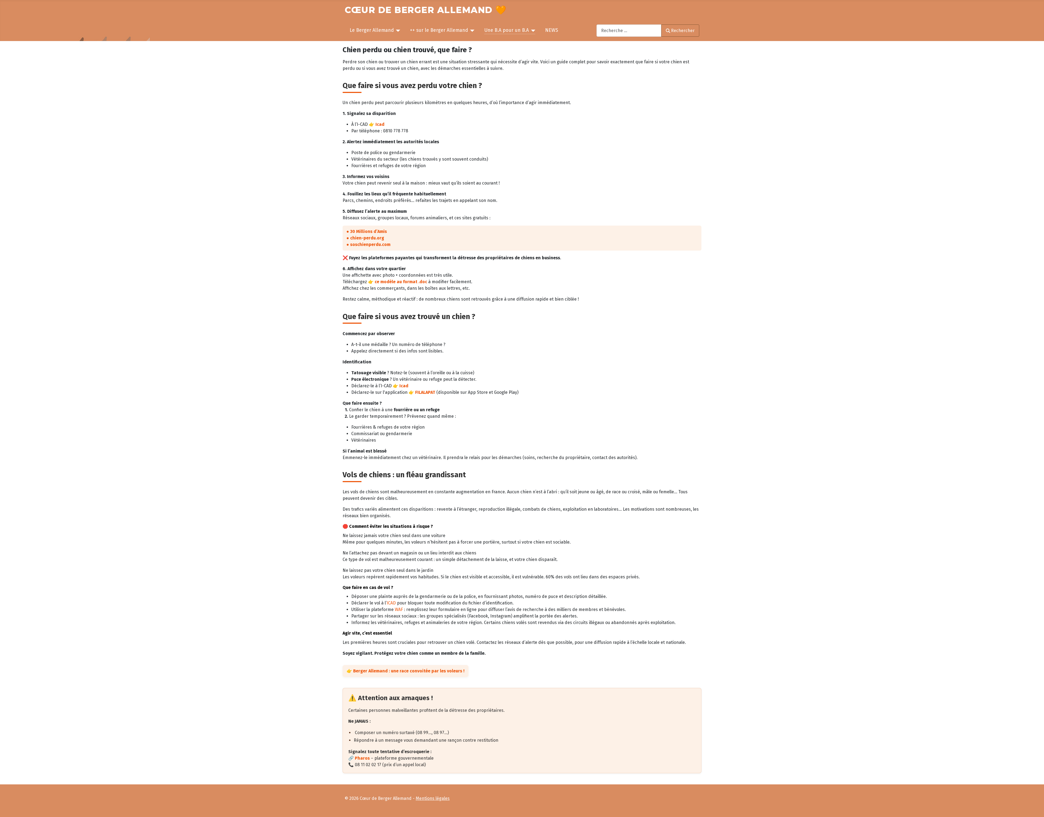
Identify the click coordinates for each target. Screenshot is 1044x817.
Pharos (363, 758)
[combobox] (628, 30)
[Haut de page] (1035, 807)
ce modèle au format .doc (401, 281)
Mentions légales (433, 798)
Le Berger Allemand (372, 30)
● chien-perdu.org (365, 238)
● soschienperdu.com (368, 244)
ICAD (391, 603)
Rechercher (683, 30)
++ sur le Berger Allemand (439, 30)
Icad (379, 124)
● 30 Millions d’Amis (366, 231)
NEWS (551, 30)
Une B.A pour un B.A (506, 30)
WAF (399, 609)
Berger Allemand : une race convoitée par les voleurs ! (408, 670)
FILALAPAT (425, 392)
